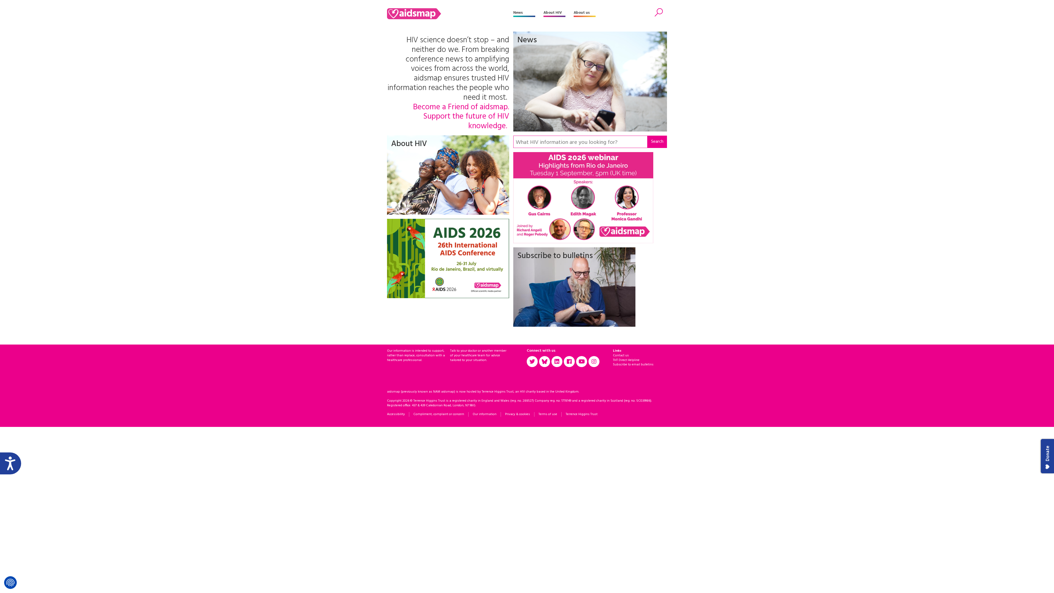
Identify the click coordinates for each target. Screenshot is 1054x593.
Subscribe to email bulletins (633, 364)
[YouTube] (581, 361)
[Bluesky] (544, 361)
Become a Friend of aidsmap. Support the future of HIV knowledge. (461, 117)
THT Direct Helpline (626, 360)
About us (582, 13)
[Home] (450, 13)
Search (657, 141)
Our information (485, 414)
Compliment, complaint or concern (438, 414)
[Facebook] (569, 361)
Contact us (621, 355)
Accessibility (396, 414)
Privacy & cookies (517, 414)
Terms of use (548, 414)
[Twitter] (532, 361)
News (518, 13)
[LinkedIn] (556, 361)
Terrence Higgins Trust (582, 414)
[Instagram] (593, 361)
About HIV (552, 13)
